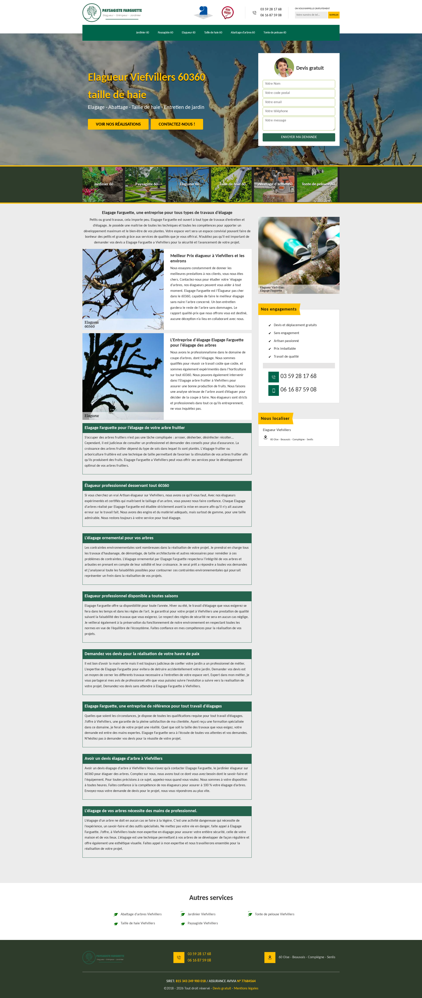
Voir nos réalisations (118, 124)
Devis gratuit (222, 988)
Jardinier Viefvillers (201, 914)
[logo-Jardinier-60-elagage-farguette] (112, 12)
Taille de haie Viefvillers (138, 923)
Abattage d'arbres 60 (243, 32)
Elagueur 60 (188, 32)
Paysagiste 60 (165, 32)
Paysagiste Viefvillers (203, 923)
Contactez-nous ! (177, 124)
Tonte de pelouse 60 (275, 32)
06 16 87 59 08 (271, 15)
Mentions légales (246, 988)
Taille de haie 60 (213, 32)
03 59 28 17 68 (271, 9)
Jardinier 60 (142, 32)
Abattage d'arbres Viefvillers (141, 914)
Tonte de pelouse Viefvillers (274, 914)
